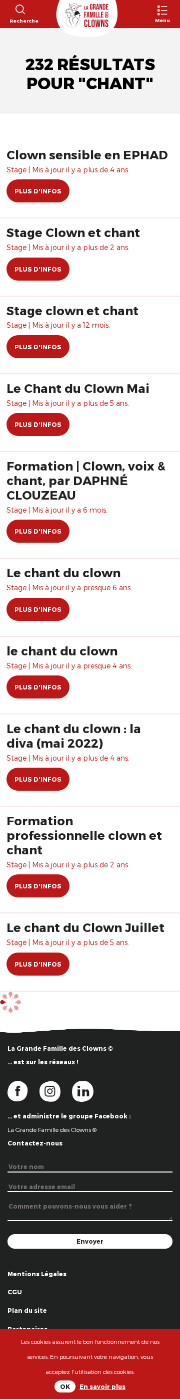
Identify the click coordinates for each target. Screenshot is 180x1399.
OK (65, 1386)
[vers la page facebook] (24, 1090)
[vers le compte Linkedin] (88, 1090)
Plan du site (27, 1310)
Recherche (20, 21)
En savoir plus (103, 1386)
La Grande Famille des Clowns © (52, 1129)
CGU (15, 1291)
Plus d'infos (38, 190)
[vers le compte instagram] (56, 1090)
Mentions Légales (37, 1273)
